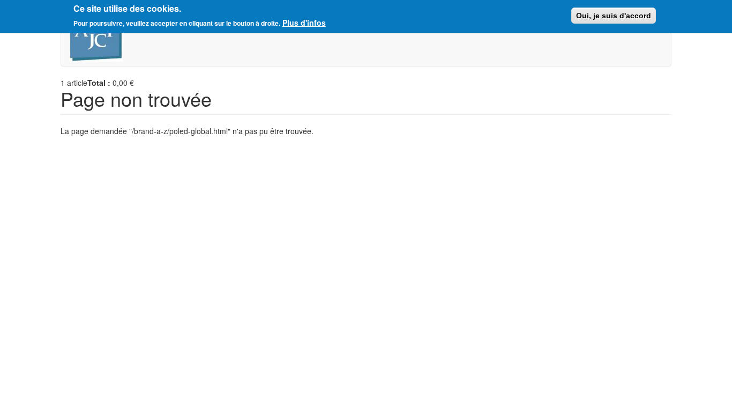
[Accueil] (100, 39)
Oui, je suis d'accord (613, 15)
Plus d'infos (304, 22)
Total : (98, 82)
